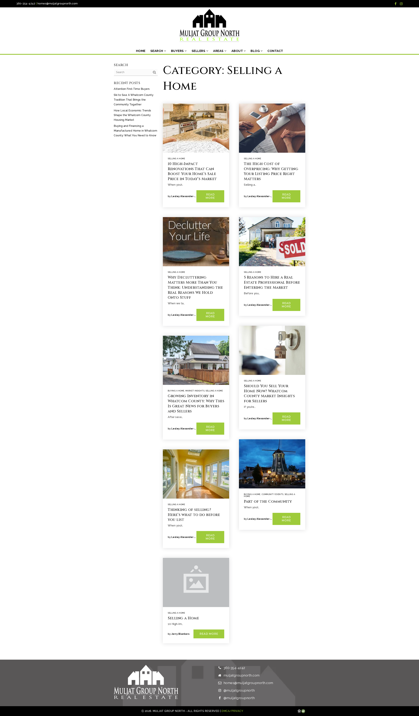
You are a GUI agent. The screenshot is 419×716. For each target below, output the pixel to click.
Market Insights (195, 391)
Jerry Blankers (180, 634)
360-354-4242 (25, 3)
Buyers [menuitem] (178, 51)
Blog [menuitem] (256, 51)
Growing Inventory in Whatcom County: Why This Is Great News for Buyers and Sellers (196, 404)
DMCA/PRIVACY (232, 711)
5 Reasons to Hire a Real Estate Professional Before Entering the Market (272, 282)
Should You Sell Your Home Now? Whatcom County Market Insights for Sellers (269, 394)
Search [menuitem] (157, 51)
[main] (209, 357)
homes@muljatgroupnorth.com (57, 3)
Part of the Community (268, 501)
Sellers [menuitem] (199, 51)
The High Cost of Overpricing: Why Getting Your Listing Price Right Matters (271, 171)
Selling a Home (176, 158)
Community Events (272, 494)
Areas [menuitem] (218, 51)
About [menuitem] (237, 51)
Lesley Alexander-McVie (186, 196)
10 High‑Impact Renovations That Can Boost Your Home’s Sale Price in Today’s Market (192, 171)
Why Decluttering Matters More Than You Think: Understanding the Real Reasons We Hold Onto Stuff (195, 287)
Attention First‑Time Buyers (132, 88)
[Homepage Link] (209, 25)
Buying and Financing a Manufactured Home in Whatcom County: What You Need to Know (135, 130)
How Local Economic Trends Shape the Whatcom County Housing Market (132, 115)
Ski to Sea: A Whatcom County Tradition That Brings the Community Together (133, 99)
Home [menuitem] (141, 51)
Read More (210, 196)
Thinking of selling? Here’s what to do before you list (194, 514)
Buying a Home (176, 391)
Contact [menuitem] (275, 51)
